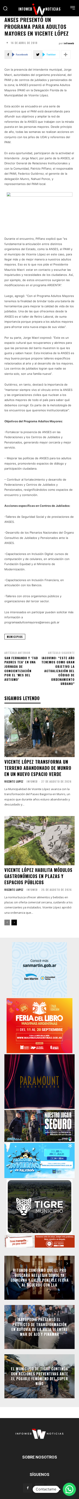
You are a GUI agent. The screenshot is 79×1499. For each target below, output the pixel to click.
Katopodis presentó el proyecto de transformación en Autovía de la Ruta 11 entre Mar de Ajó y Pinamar (39, 1327)
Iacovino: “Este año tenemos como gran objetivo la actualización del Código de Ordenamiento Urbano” (58, 670)
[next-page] (14, 922)
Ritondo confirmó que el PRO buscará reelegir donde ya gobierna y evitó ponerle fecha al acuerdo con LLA (40, 1278)
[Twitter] (51, 1488)
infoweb (69, 43)
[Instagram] (39, 1487)
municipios (15, 637)
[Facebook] (27, 1488)
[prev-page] (7, 922)
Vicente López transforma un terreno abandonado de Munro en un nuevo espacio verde (37, 767)
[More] (66, 54)
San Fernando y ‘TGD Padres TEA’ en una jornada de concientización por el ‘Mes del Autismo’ (21, 668)
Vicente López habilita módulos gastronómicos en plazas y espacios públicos (38, 876)
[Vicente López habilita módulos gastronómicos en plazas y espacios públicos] (39, 840)
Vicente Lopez (13, 781)
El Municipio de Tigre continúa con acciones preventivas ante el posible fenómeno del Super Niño (39, 1376)
